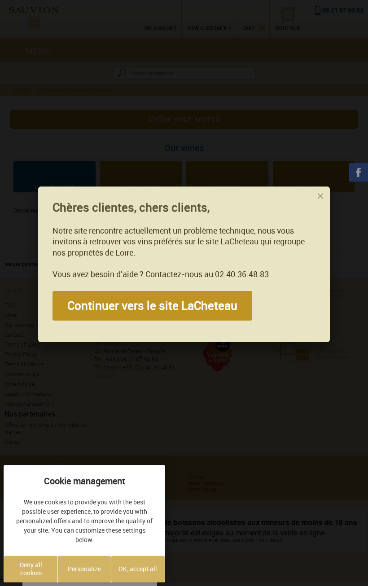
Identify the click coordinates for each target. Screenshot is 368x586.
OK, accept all (137, 569)
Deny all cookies (31, 569)
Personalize (84, 569)
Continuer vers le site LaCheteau (152, 306)
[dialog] (184, 264)
